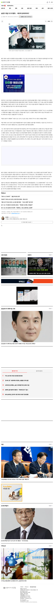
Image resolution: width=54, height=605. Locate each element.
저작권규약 (26, 586)
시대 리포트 (4, 255)
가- (46, 21)
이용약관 (21, 586)
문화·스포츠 (50, 8)
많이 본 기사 (15, 371)
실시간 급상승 (39, 371)
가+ (52, 21)
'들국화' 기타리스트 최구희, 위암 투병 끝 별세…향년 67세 (14, 199)
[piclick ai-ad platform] (17, 25)
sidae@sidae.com (15, 213)
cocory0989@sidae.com (13, 217)
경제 (16, 8)
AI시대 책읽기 (4, 506)
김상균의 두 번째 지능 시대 (8, 309)
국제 (36, 8)
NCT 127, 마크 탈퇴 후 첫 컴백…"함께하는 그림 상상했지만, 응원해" (17, 208)
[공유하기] (47, 2)
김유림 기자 (5, 16)
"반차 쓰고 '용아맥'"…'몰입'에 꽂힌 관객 (10, 196)
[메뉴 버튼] (52, 2)
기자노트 (3, 546)
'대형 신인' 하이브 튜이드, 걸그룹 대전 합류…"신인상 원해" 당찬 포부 (17, 202)
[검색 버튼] (49, 2)
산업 (22, 8)
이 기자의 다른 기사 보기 (26, 222)
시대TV (29, 255)
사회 (43, 8)
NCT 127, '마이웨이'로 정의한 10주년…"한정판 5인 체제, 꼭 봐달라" (17, 205)
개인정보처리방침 (33, 586)
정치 (10, 8)
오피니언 (3, 8)
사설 (2, 444)
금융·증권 (29, 8)
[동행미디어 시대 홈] (5, 2)
